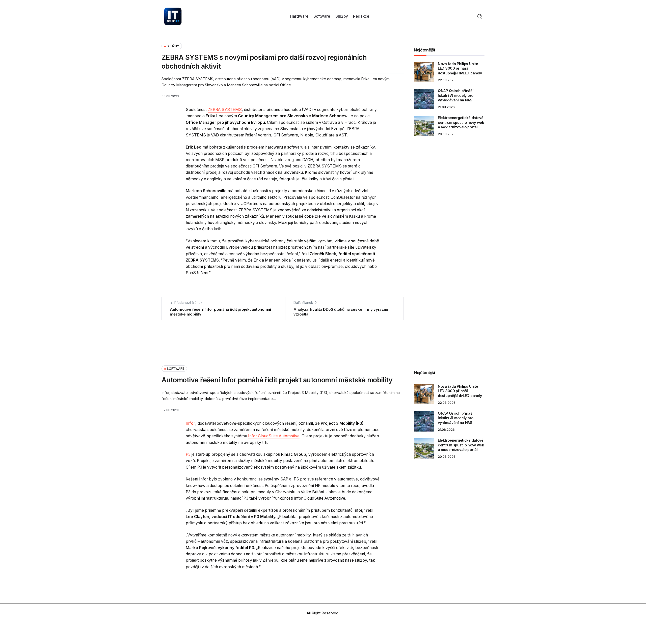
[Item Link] (424, 72)
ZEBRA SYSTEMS (225, 109)
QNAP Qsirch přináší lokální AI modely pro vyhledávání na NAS (455, 95)
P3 (188, 454)
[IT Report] (173, 16)
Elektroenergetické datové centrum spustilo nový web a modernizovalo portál (461, 122)
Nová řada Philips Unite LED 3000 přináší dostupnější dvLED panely (460, 68)
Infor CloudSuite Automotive (274, 436)
